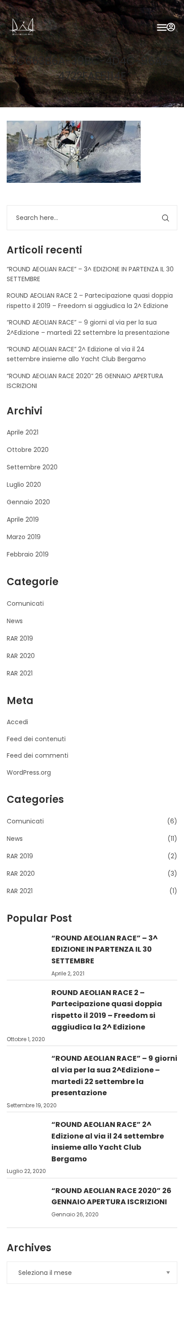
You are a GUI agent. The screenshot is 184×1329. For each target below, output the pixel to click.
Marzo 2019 (24, 536)
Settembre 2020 (32, 467)
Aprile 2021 (22, 432)
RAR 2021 (20, 673)
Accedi (17, 721)
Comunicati (25, 603)
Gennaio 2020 (28, 502)
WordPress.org (29, 772)
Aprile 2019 (23, 519)
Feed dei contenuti (36, 738)
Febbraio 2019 (28, 554)
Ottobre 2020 (28, 449)
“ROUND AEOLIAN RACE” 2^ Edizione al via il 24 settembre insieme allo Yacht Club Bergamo (107, 1141)
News (15, 620)
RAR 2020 (21, 655)
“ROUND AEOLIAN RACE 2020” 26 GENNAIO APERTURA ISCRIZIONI (111, 1196)
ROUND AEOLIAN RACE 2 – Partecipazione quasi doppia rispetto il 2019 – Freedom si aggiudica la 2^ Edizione (106, 1009)
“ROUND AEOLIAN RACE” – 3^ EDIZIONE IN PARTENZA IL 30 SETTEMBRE (104, 949)
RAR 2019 (20, 638)
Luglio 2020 (24, 484)
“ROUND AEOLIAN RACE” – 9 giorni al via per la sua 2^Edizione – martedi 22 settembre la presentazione (114, 1075)
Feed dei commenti (37, 755)
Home (38, 92)
